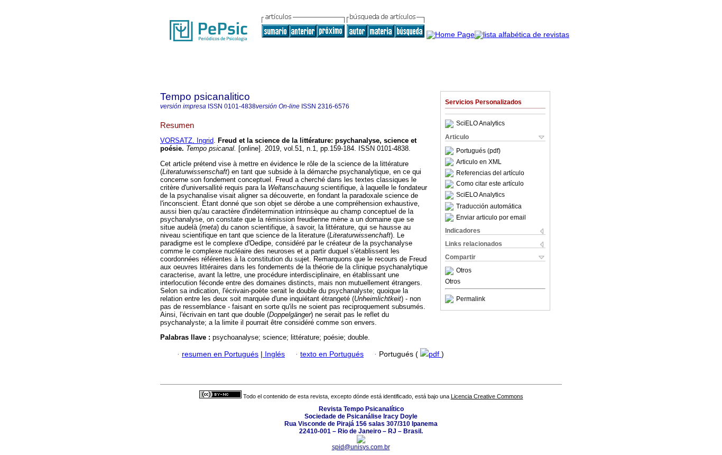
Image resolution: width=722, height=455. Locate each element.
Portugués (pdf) (478, 150)
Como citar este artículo (490, 184)
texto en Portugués (332, 354)
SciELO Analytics (480, 124)
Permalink (470, 299)
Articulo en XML (479, 162)
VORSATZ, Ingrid (187, 140)
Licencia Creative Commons (487, 396)
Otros (463, 271)
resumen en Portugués (220, 354)
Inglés (274, 354)
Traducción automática (489, 206)
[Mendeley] (450, 271)
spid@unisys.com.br (361, 447)
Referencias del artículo (490, 173)
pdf (435, 354)
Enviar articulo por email (491, 217)
